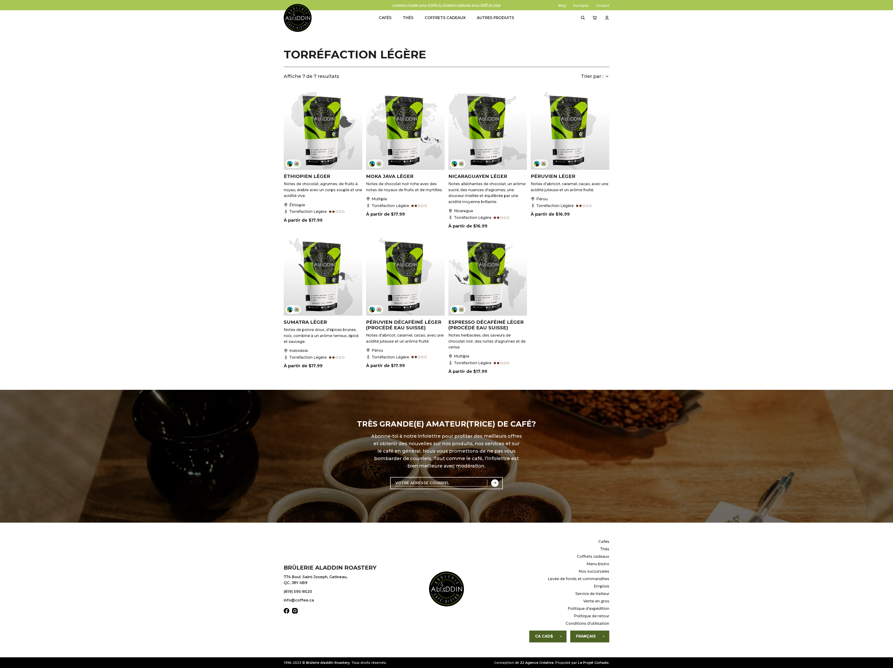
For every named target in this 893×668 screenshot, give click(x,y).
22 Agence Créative (536, 663)
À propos (581, 5)
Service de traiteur (592, 593)
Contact (602, 5)
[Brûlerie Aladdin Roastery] (298, 18)
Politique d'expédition (588, 608)
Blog (562, 5)
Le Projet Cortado (593, 663)
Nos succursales (594, 571)
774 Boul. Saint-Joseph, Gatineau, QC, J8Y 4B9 (315, 580)
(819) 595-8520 (298, 591)
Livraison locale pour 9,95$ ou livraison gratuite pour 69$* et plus (446, 5)
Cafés (385, 18)
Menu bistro (597, 564)
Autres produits (495, 18)
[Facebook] (286, 611)
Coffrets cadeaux (445, 18)
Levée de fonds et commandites (578, 579)
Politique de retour (591, 616)
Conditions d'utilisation (587, 623)
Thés (408, 18)
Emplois (601, 586)
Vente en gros (596, 601)
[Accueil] (446, 589)
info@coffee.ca (299, 600)
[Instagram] (295, 611)
